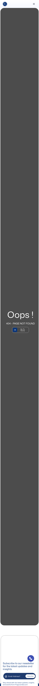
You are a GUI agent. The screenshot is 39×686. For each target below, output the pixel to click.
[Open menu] (34, 4)
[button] (30, 658)
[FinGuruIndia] (5, 4)
